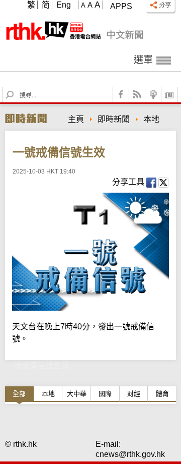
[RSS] (137, 94)
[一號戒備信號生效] (90, 252)
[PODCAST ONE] (153, 94)
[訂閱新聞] (169, 94)
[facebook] (121, 94)
